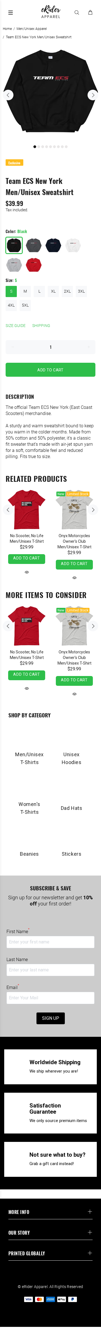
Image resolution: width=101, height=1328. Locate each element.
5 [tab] (50, 146)
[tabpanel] (50, 91)
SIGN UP (50, 1018)
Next (93, 95)
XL (53, 291)
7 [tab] (58, 146)
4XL (11, 305)
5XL (25, 305)
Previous (8, 95)
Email (12, 987)
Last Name (17, 959)
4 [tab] (46, 146)
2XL (67, 291)
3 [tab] (42, 146)
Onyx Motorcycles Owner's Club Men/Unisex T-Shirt (74, 541)
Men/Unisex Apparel (32, 29)
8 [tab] (62, 146)
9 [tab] (66, 146)
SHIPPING (41, 325)
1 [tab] (34, 146)
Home (7, 29)
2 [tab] (38, 146)
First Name (17, 931)
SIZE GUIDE (16, 325)
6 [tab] (54, 146)
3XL (81, 291)
